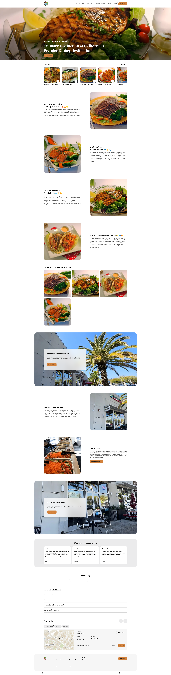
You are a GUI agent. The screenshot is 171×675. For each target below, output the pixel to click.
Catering (109, 3)
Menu (76, 3)
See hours (113, 645)
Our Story (81, 3)
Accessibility (69, 666)
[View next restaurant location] (125, 621)
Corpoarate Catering (100, 3)
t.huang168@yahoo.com (96, 640)
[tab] (49, 626)
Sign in (115, 3)
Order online (121, 645)
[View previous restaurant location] (121, 621)
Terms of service (60, 666)
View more (47, 558)
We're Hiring (89, 3)
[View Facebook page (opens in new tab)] (42, 673)
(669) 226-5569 (94, 638)
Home (57, 658)
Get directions (120, 632)
